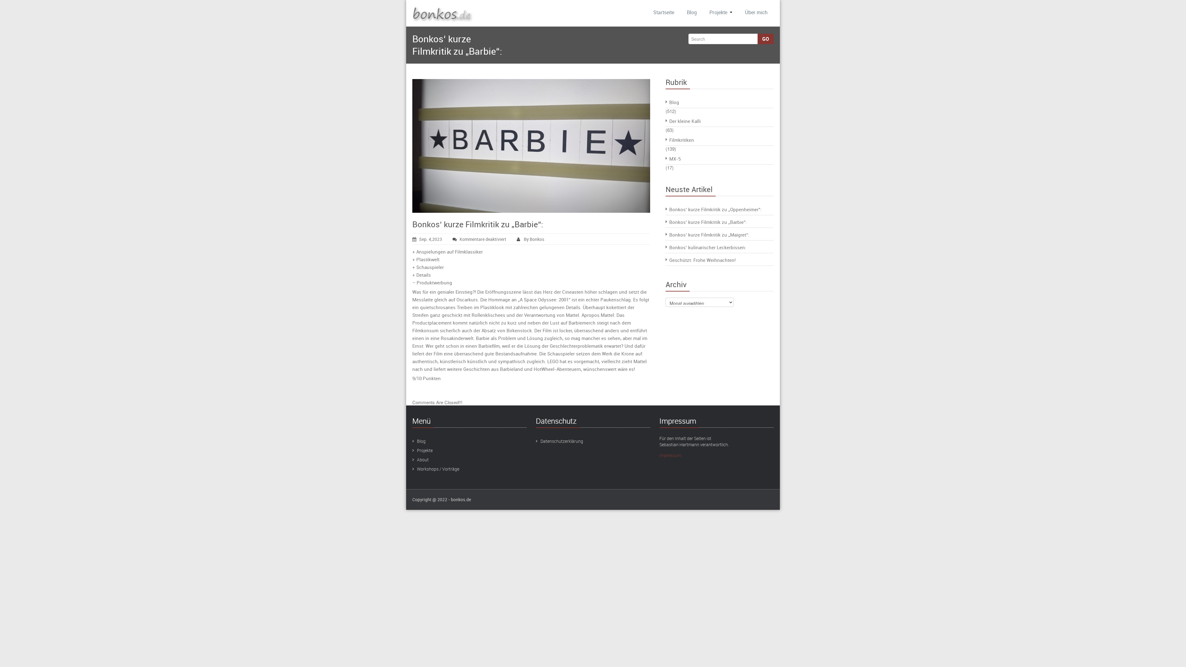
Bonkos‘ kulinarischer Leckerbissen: (707, 247)
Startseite (663, 12)
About (423, 460)
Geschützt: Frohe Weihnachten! (702, 260)
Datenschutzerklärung (561, 441)
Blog (692, 12)
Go (765, 39)
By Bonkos (533, 239)
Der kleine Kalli (685, 121)
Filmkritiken (681, 140)
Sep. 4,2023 (430, 239)
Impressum (670, 455)
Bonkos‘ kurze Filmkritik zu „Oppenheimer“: (715, 209)
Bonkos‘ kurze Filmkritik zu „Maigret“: (709, 235)
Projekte (718, 12)
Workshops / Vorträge (438, 469)
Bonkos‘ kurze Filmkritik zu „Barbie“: (477, 224)
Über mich (756, 12)
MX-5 (675, 159)
